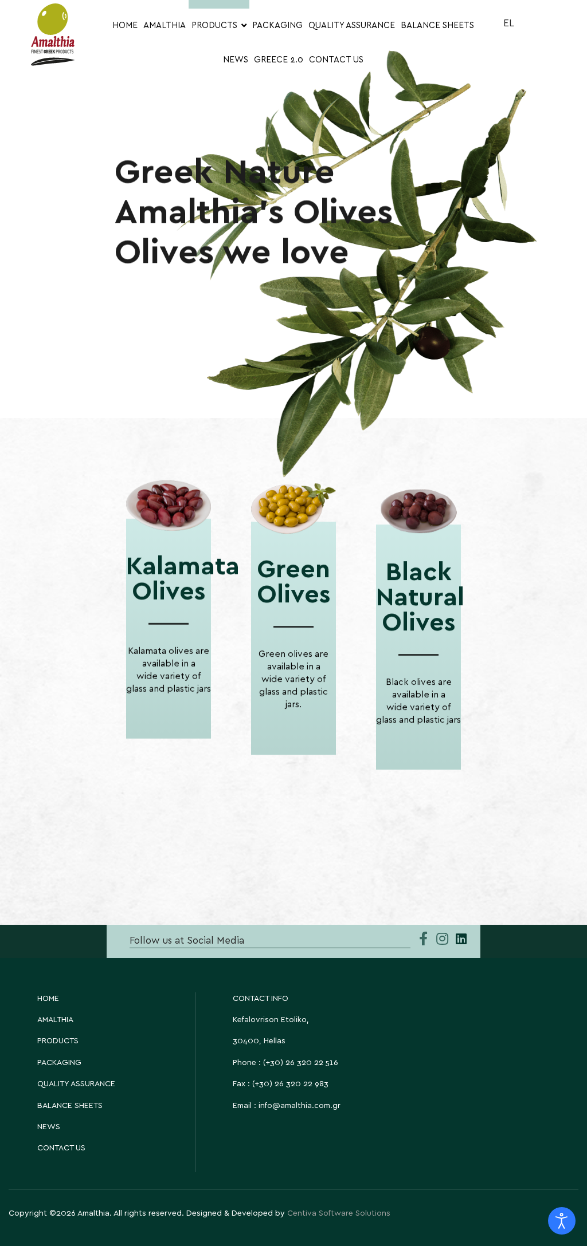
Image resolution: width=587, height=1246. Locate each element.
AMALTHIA (164, 25)
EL (508, 23)
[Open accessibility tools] (562, 1221)
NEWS (235, 60)
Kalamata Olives (183, 579)
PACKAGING (277, 25)
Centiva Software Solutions (338, 1213)
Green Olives (294, 582)
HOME (125, 25)
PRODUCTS (214, 25)
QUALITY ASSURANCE (351, 25)
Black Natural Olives (420, 598)
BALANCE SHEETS (437, 25)
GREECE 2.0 (278, 60)
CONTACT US (336, 60)
